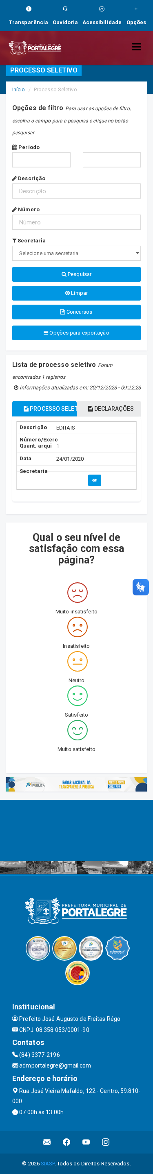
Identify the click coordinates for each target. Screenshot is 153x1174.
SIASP (48, 1163)
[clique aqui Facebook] (67, 1142)
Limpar (79, 293)
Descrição (31, 178)
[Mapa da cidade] (76, 830)
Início (18, 89)
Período (28, 147)
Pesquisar (79, 274)
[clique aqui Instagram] (106, 1142)
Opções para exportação (78, 333)
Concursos (79, 312)
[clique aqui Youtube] (86, 1142)
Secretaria (31, 241)
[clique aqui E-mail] (47, 1142)
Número (28, 209)
